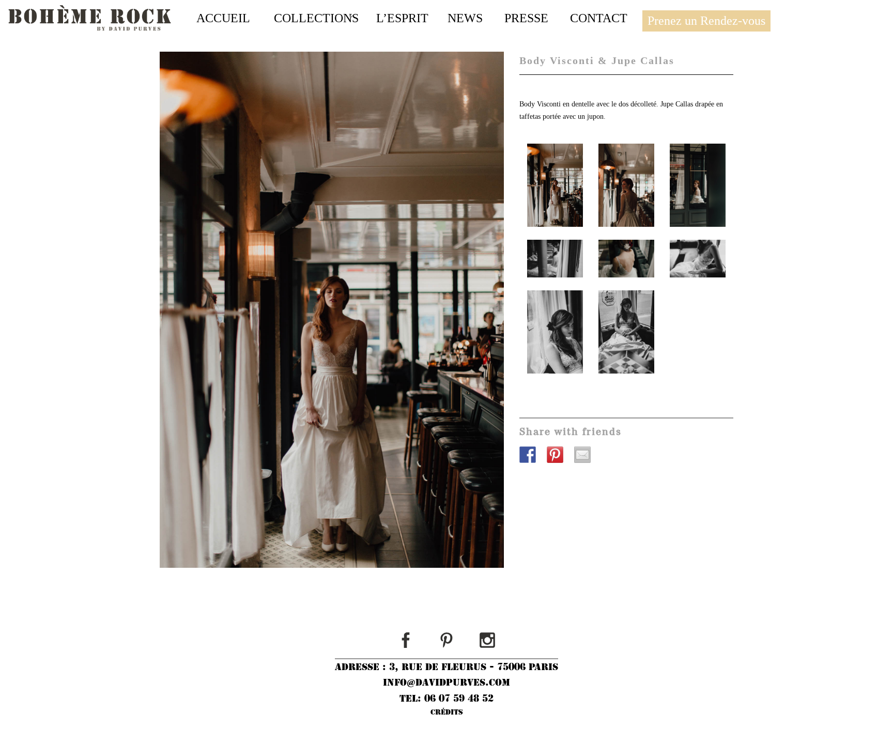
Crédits (446, 712)
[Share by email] (586, 458)
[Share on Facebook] (531, 458)
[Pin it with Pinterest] (559, 458)
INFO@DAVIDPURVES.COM (446, 682)
